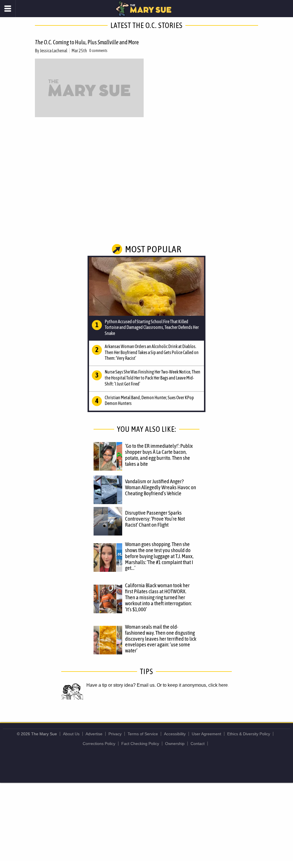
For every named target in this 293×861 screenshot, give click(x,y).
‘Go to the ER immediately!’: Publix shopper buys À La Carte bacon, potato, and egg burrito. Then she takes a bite (159, 455)
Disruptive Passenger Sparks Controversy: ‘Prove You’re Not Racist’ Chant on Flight (155, 519)
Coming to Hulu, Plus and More (87, 42)
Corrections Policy (99, 743)
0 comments (98, 51)
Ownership (175, 743)
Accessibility (175, 734)
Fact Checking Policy (140, 743)
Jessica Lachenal (53, 50)
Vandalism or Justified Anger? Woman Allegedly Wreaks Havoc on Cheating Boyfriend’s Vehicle (160, 487)
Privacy (115, 734)
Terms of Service (143, 734)
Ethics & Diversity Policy (248, 734)
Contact (198, 743)
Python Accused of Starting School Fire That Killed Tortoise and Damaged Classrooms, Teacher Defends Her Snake (152, 327)
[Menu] (8, 8)
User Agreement (206, 734)
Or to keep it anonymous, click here (192, 685)
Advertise (94, 734)
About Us (71, 734)
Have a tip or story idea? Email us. (121, 685)
